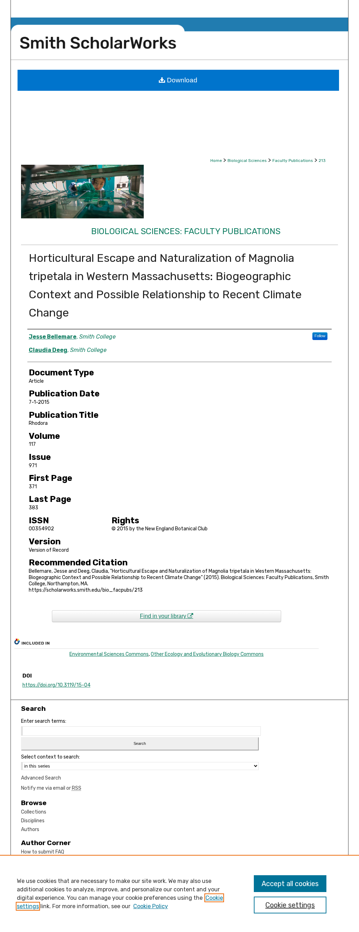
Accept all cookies (290, 883)
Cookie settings (290, 905)
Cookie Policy (150, 906)
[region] (179, 893)
